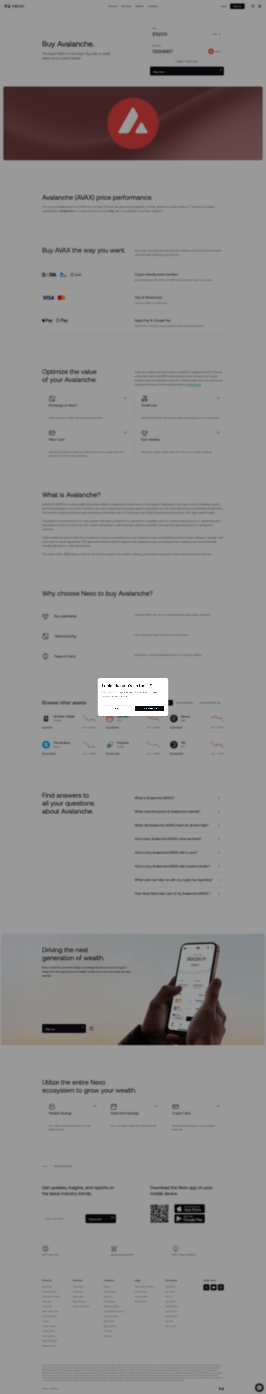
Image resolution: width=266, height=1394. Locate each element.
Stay (116, 708)
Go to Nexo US (149, 708)
